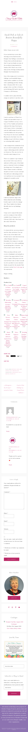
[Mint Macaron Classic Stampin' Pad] (16, 321)
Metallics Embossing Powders (8, 308)
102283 (15, 305)
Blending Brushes (24, 337)
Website (6, 529)
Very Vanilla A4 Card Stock (16, 290)
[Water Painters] (16, 334)
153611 (24, 339)
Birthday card (15, 369)
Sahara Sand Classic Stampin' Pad (23, 323)
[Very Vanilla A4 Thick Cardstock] (8, 289)
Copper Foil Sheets (24, 290)
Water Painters (16, 337)
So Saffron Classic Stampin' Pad (23, 308)
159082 (7, 346)
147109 (24, 310)
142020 (23, 292)
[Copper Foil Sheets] (24, 287)
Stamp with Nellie (14, 15)
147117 (24, 325)
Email (6, 521)
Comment (7, 492)
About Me (14, 597)
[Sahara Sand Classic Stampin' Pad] (24, 319)
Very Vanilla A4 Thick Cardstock (8, 293)
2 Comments (14, 46)
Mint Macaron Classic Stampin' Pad (16, 325)
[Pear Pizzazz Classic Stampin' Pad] (8, 321)
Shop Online (17, 628)
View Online (10, 628)
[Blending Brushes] (24, 334)
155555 (8, 310)
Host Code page (17, 267)
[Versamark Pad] (16, 302)
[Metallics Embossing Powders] (8, 304)
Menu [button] (15, 1)
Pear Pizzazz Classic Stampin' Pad (7, 325)
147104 (8, 327)
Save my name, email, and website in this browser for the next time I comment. (13, 541)
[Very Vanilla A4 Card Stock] (16, 287)
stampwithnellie (14, 446)
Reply (7, 431)
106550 (15, 292)
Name (6, 513)
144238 (8, 295)
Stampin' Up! (12, 373)
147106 (16, 327)
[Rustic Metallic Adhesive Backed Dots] (8, 339)
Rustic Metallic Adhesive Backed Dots (8, 343)
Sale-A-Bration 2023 (14, 370)
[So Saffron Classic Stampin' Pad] (24, 304)
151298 (16, 339)
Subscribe (14, 693)
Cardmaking (15, 372)
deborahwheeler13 (12, 417)
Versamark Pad (16, 304)
